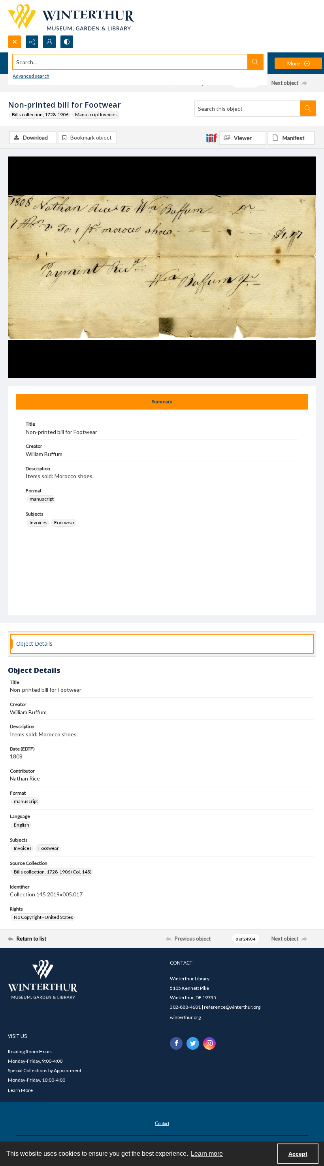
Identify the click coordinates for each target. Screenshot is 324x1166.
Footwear (64, 522)
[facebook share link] (176, 1043)
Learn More (20, 1090)
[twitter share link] (192, 1043)
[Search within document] (308, 108)
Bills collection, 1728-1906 (40, 114)
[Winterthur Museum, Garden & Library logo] (71, 17)
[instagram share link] (209, 1043)
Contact (162, 1123)
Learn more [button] (207, 1153)
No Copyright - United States (43, 917)
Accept (297, 1154)
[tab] (162, 401)
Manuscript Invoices (96, 114)
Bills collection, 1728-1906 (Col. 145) (53, 872)
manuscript (42, 499)
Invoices (38, 522)
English (21, 825)
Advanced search (31, 76)
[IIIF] (211, 137)
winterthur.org (185, 1017)
